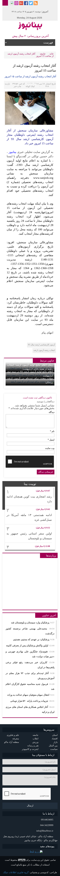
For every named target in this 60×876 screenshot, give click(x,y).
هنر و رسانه (32, 745)
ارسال (30, 805)
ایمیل (51, 440)
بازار (55, 742)
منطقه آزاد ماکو (11, 742)
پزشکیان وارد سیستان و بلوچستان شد (32, 622)
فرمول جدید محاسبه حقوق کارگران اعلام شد (30, 686)
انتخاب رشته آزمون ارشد (44, 350)
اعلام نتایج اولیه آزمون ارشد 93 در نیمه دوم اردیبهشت (30, 373)
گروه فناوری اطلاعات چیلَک (16, 872)
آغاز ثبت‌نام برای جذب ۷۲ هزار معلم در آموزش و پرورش (30, 675)
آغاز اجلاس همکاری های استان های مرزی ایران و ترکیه (30, 709)
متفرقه (15, 738)
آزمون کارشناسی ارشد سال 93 (41, 344)
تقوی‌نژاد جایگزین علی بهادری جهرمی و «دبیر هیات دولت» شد (30, 654)
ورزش (35, 742)
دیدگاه (51, 412)
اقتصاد (55, 738)
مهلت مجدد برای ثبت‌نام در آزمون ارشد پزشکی (30, 380)
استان (55, 735)
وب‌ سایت (49, 448)
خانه (52, 54)
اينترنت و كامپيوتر (30, 749)
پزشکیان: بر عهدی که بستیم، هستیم (33, 639)
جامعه (43, 54)
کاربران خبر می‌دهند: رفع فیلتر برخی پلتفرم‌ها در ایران (30, 665)
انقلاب (35, 738)
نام (52, 431)
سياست (54, 749)
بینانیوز (22, 860)
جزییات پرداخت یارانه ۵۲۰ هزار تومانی (32, 701)
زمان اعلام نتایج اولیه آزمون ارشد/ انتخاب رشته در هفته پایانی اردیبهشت (30, 367)
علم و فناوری (13, 735)
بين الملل (53, 745)
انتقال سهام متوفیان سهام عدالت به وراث (30, 695)
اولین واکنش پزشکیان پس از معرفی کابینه (30, 645)
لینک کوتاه (30, 86)
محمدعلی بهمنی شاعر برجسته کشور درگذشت (30, 631)
